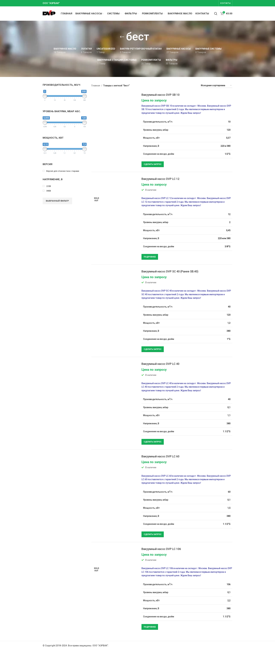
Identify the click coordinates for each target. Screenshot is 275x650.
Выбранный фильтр (57, 201)
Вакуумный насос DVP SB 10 (160, 94)
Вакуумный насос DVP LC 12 (160, 179)
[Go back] (122, 37)
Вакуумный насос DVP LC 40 (160, 363)
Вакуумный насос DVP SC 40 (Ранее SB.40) (169, 271)
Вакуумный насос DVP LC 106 (161, 549)
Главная (96, 85)
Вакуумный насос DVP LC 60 (160, 456)
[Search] (216, 13)
